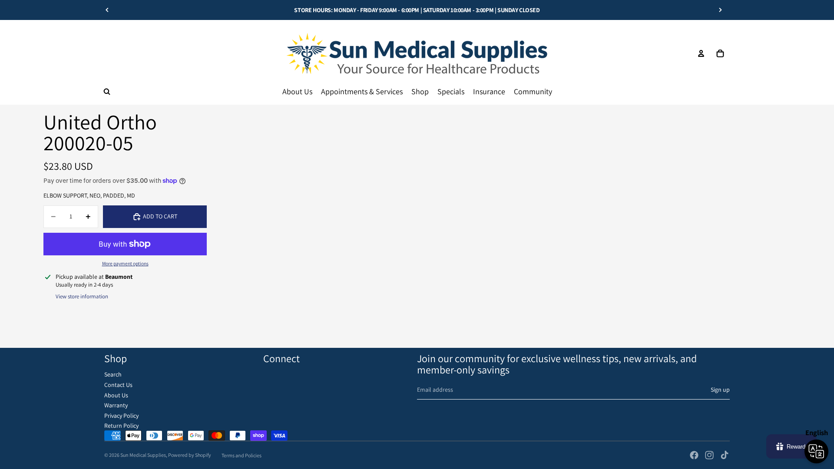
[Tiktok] (724, 455)
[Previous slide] (107, 10)
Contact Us (118, 385)
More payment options (125, 263)
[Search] (106, 91)
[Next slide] (720, 10)
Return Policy (121, 425)
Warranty (116, 405)
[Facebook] (694, 455)
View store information (82, 296)
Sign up (720, 389)
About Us (116, 395)
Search (113, 374)
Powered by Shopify (189, 455)
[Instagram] (709, 455)
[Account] (701, 53)
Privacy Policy (121, 415)
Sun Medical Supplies (143, 455)
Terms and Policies (241, 455)
